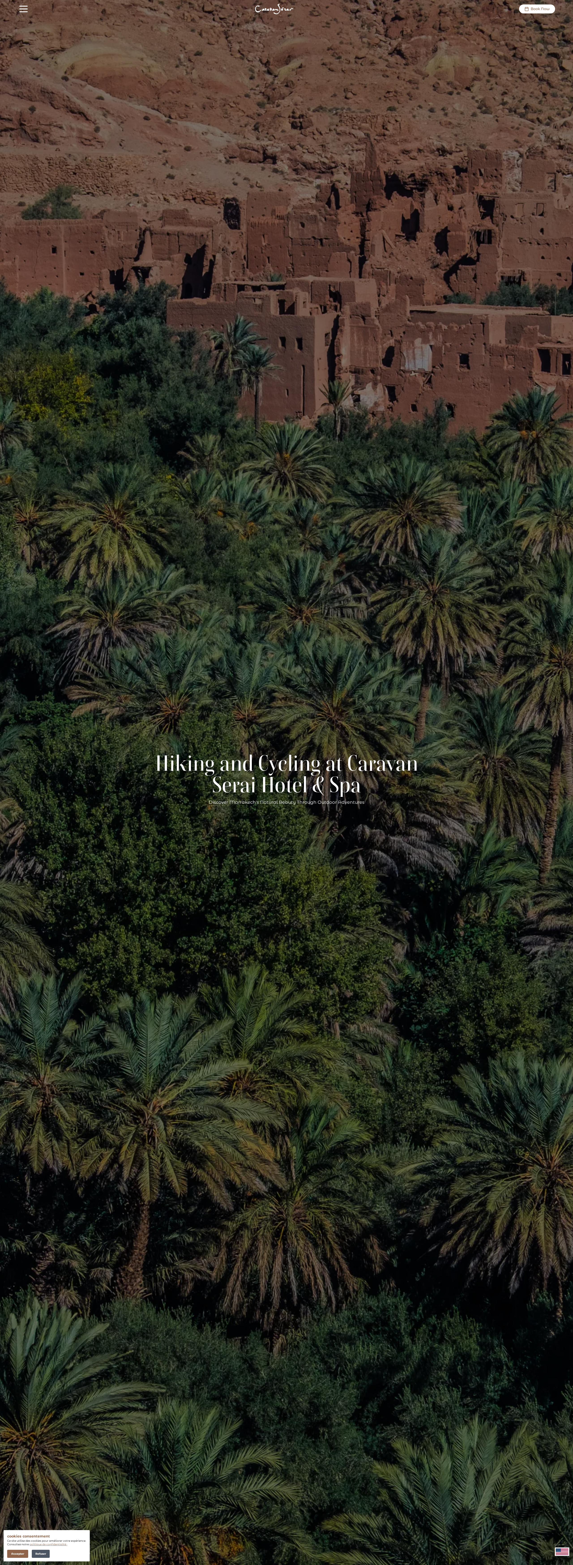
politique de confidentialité (48, 1544)
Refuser (40, 1553)
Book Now (540, 9)
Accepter (17, 1553)
